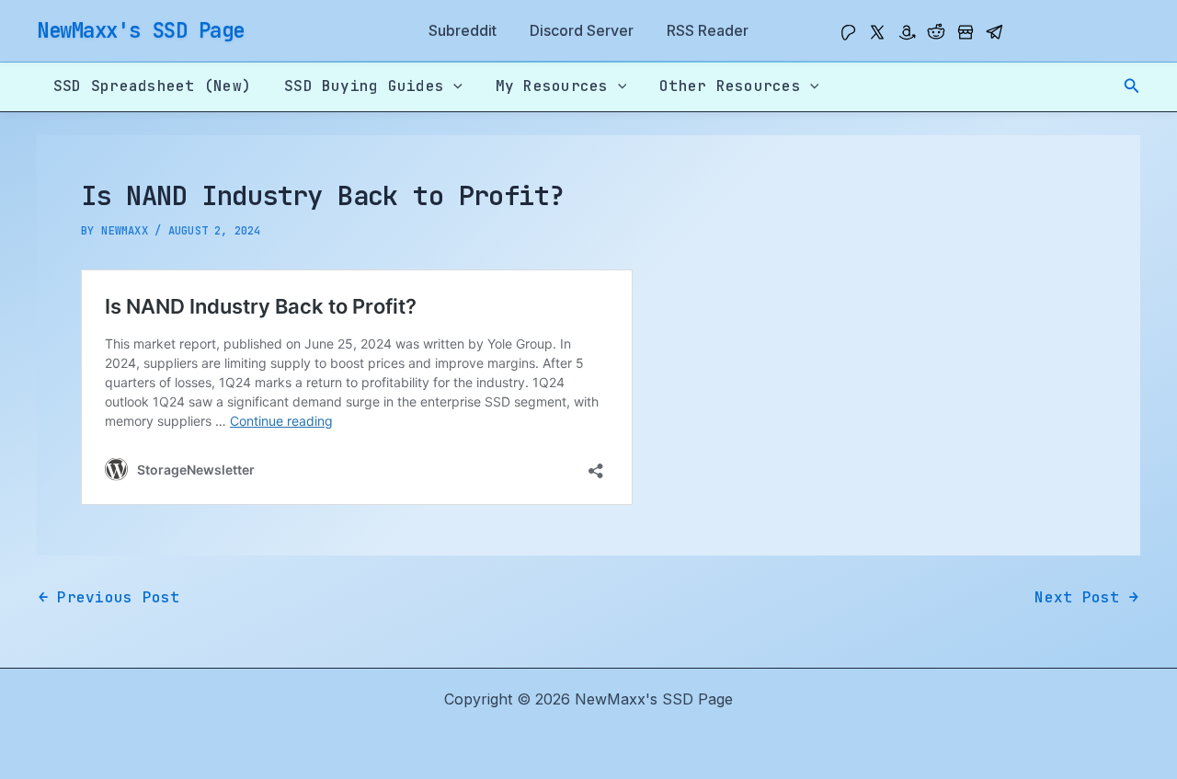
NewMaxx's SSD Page (141, 30)
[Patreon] (848, 32)
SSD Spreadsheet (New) (152, 86)
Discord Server (582, 30)
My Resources (552, 86)
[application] (453, 86)
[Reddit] (936, 32)
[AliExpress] (965, 32)
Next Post (1086, 597)
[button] (1132, 85)
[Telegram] (995, 32)
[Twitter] (877, 32)
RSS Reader (707, 30)
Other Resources (730, 86)
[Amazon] (906, 32)
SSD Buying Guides (364, 86)
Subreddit (463, 30)
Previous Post (109, 597)
